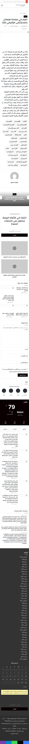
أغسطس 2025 (23, 586)
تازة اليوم (23, 145)
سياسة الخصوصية (14, 733)
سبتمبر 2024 (24, 598)
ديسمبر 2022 (24, 649)
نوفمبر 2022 (24, 651)
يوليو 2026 (24, 559)
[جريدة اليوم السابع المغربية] (19, 5)
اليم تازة (24, 128)
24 (18, 679)
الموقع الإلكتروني (24, 362)
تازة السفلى (8, 135)
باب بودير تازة (22, 131)
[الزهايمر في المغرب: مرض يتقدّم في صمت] (7, 308)
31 (18, 682)
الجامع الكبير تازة (21, 124)
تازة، (7, 148)
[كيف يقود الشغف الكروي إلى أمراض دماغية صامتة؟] (21, 308)
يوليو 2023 (24, 632)
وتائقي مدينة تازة (12, 165)
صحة (21, 13)
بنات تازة (5, 131)
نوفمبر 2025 (24, 578)
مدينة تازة (10, 162)
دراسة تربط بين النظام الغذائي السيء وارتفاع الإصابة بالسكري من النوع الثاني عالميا (8, 298)
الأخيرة (14, 429)
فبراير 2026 (24, 571)
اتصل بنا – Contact (16, 728)
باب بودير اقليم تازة (13, 128)
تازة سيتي (14, 148)
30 (22, 682)
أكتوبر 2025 (24, 581)
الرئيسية (25, 13)
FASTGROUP (8, 721)
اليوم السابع (23, 26)
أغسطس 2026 (23, 557)
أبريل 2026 (24, 566)
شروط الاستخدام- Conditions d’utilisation (14, 731)
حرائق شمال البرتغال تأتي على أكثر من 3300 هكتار (14, 1)
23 (22, 679)
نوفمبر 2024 (24, 593)
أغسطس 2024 (23, 600)
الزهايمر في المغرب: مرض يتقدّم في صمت (8, 314)
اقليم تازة (8, 121)
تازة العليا (13, 138)
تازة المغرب (23, 141)
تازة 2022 (17, 135)
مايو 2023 (24, 637)
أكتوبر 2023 (24, 625)
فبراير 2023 (24, 644)
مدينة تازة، (23, 165)
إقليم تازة (17, 121)
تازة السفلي (23, 138)
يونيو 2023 (24, 634)
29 (26, 682)
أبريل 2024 (24, 610)
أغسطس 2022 (23, 659)
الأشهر (24, 429)
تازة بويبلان (23, 148)
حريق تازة (23, 158)
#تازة (24, 121)
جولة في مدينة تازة (21, 151)
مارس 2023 (24, 642)
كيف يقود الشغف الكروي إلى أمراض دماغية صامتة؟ (22, 314)
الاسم (26, 349)
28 (3, 679)
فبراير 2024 (24, 615)
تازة (25, 135)
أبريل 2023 (24, 639)
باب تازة (13, 131)
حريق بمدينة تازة (12, 155)
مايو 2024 (24, 608)
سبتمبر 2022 (24, 656)
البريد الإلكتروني (24, 355)
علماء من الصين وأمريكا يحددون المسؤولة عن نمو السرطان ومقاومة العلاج (14, 199)
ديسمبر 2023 (24, 620)
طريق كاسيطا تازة (21, 162)
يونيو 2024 (24, 605)
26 (10, 679)
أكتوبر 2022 (24, 654)
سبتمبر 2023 (24, 627)
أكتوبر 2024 (24, 596)
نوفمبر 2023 (24, 622)
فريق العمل (24, 728)
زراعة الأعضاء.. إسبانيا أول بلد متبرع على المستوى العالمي (22, 289)
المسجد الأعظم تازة (8, 124)
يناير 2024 (24, 617)
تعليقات (5, 429)
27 (6, 679)
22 (26, 679)
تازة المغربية (13, 141)
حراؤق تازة (9, 151)
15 (25, 676)
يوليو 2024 (24, 603)
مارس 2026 (24, 569)
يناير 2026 (24, 574)
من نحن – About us (6, 728)
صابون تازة (14, 158)
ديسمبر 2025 (24, 576)
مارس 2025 (24, 588)
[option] (14, 197)
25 (14, 679)
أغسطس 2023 (23, 630)
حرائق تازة (23, 155)
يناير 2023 (24, 647)
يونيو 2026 (24, 561)
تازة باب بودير (14, 145)
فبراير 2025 (24, 591)
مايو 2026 (24, 564)
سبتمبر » (25, 686)
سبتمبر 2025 (24, 583)
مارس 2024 (24, 613)
